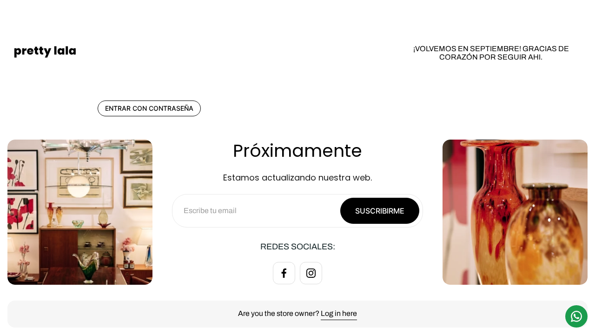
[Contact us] (576, 316)
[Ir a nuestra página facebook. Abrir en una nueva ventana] (284, 273)
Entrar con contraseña (149, 108)
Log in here (339, 313)
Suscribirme (379, 210)
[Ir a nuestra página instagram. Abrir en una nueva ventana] (311, 273)
